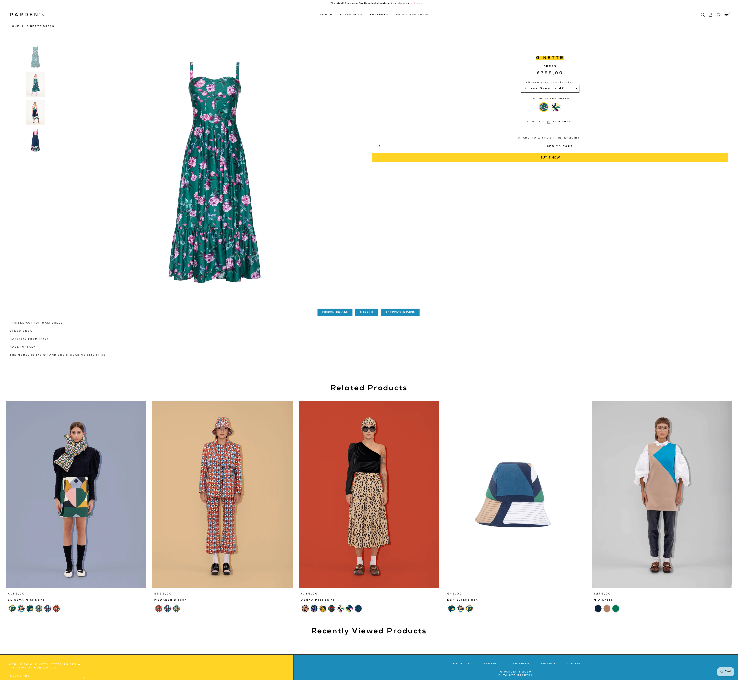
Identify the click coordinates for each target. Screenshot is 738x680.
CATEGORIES (351, 15)
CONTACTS (460, 664)
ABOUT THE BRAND (413, 15)
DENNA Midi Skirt (318, 600)
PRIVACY (548, 664)
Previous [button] (66, 171)
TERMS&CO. (491, 664)
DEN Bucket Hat (462, 600)
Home (14, 26)
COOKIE (574, 664)
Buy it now (550, 157)
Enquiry (571, 138)
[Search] (703, 15)
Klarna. (418, 3)
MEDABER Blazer (170, 600)
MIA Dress (603, 600)
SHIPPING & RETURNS (400, 312)
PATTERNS (379, 15)
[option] (214, 172)
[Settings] (711, 15)
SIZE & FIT (367, 312)
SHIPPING (521, 664)
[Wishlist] (718, 15)
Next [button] (362, 171)
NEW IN (326, 15)
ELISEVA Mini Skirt (26, 600)
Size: (550, 122)
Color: (550, 99)
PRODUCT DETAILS (335, 312)
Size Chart (563, 122)
